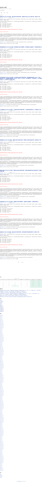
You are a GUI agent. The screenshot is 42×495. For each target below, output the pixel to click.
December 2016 (2, 444)
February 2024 (1, 348)
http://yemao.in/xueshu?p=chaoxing (4, 31)
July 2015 (1, 463)
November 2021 (2, 378)
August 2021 (1, 382)
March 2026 (1, 320)
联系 (7, 12)
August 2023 (1, 355)
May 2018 (1, 425)
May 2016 (1, 452)
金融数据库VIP (2, 311)
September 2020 (2, 394)
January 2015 (1, 470)
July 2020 (1, 396)
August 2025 (1, 328)
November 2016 (2, 445)
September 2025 (2, 327)
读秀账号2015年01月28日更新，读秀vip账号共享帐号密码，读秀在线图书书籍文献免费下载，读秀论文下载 (19, 232)
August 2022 (1, 368)
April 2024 (1, 346)
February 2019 (1, 415)
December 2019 (2, 404)
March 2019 (1, 414)
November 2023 (2, 351)
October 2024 (1, 339)
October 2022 (1, 366)
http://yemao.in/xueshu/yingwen (3, 94)
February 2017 (1, 442)
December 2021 (2, 377)
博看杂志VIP (11, 172)
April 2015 (1, 467)
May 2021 (1, 385)
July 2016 (1, 450)
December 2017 (2, 431)
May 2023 (1, 358)
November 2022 (2, 365)
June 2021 (1, 384)
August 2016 (1, 449)
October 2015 (1, 460)
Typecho (1, 477)
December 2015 (2, 458)
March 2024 (1, 347)
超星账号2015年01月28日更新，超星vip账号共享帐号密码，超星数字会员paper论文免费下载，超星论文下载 (20, 16)
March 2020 (1, 401)
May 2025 (1, 331)
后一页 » (22, 262)
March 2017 (1, 441)
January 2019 (1, 416)
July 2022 (1, 369)
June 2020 (1, 397)
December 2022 (2, 364)
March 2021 (1, 387)
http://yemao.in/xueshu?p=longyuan (4, 216)
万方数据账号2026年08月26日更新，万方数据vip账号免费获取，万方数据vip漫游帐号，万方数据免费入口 (13, 292)
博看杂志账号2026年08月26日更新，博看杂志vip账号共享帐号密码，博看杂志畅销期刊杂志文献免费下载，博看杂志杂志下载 (16, 296)
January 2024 (1, 349)
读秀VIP (1, 303)
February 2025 (1, 335)
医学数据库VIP (11, 48)
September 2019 (2, 407)
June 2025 (1, 330)
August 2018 (1, 422)
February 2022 (1, 375)
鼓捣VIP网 (3, 7)
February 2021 (1, 388)
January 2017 (1, 443)
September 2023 (2, 354)
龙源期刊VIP (11, 202)
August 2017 (1, 435)
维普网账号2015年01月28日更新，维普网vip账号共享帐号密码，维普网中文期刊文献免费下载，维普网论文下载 (20, 140)
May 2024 (1, 345)
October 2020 (1, 393)
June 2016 (1, 451)
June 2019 (1, 411)
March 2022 (1, 374)
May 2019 (1, 412)
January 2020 (1, 403)
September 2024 (2, 340)
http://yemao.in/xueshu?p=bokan (4, 186)
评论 (13, 17)
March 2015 (1, 468)
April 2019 (1, 413)
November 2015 (2, 459)
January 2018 (1, 430)
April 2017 (1, 440)
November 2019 (2, 405)
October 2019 (1, 406)
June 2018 (1, 424)
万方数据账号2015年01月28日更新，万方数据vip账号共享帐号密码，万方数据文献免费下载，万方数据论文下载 (20, 109)
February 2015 (1, 469)
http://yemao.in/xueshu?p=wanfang (4, 124)
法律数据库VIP (2, 309)
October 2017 (1, 433)
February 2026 (1, 321)
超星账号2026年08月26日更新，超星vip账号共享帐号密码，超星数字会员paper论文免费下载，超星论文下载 (13, 295)
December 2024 (2, 337)
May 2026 (1, 318)
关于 (4, 12)
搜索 (41, 10)
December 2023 (2, 350)
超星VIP (11, 17)
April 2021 (1, 386)
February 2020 (1, 402)
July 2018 (1, 423)
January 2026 (1, 322)
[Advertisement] (21, 2)
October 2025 (1, 326)
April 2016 (1, 453)
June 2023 (1, 357)
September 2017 (2, 434)
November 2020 (2, 392)
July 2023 (1, 356)
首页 (1, 12)
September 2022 (2, 367)
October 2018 (1, 420)
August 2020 (1, 395)
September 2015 (2, 461)
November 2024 (2, 338)
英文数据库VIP (11, 80)
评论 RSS (1, 476)
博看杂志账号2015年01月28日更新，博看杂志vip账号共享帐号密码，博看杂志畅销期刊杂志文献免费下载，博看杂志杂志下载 (21, 171)
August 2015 (1, 462)
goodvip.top (4, 49)
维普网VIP (1, 302)
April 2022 (1, 373)
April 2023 (1, 359)
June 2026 (1, 317)
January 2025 (1, 336)
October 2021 (1, 379)
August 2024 (1, 341)
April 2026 (1, 319)
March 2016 (1, 454)
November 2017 (2, 432)
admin (2, 17)
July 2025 (1, 329)
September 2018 (2, 421)
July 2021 (1, 383)
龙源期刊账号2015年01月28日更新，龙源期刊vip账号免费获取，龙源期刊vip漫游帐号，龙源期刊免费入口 (19, 201)
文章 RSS (1, 475)
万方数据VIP (11, 110)
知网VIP (1, 300)
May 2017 (1, 439)
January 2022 (1, 376)
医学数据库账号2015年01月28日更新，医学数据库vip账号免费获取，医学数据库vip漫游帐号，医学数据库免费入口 (21, 47)
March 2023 (1, 360)
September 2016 (2, 448)
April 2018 (1, 426)
